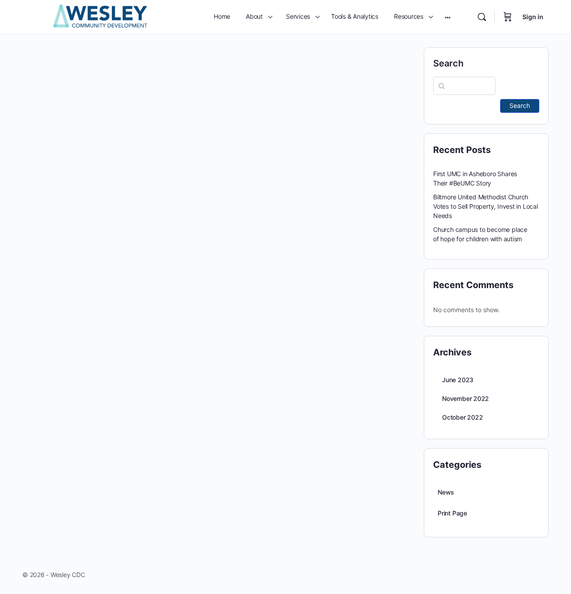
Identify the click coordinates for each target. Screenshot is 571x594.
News (446, 492)
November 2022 (465, 398)
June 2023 (457, 380)
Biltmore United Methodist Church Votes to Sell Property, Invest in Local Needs (485, 206)
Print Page (452, 513)
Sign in (532, 17)
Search (448, 63)
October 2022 (462, 417)
